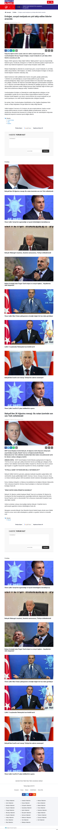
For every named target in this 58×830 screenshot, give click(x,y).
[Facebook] (6, 50)
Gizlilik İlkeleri (33, 790)
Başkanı (9, 123)
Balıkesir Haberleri (26, 817)
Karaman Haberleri (42, 810)
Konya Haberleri (26, 803)
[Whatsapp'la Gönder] (13, 50)
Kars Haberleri (9, 820)
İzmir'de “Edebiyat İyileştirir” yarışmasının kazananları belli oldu (31, 7)
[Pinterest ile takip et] (31, 794)
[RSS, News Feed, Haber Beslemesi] (34, 794)
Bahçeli (9, 520)
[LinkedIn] (11, 50)
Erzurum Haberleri (42, 817)
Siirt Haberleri (41, 820)
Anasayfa (8, 12)
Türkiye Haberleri (10, 800)
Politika (14, 12)
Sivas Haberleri (41, 808)
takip (8, 121)
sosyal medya (10, 120)
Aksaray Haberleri (10, 812)
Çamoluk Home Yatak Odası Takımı (24, 781)
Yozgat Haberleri (10, 810)
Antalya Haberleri (10, 805)
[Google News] (28, 128)
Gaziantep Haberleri (27, 808)
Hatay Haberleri (10, 817)
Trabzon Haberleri (42, 815)
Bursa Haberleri (41, 803)
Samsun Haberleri (26, 815)
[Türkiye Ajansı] (9, 2)
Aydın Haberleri (25, 810)
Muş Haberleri (9, 822)
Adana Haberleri (41, 805)
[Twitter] (8, 50)
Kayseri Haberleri (10, 808)
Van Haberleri (25, 820)
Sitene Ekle (40, 790)
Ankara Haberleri (42, 800)
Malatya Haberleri (26, 822)
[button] (46, 50)
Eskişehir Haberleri (26, 805)
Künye (22, 790)
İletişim (26, 790)
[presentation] (9, 7)
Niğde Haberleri (41, 812)
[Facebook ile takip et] (23, 794)
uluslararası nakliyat (38, 781)
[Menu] (48, 2)
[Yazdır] (16, 50)
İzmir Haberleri (9, 803)
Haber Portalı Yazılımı (12, 827)
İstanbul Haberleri (26, 800)
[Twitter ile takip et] (27, 794)
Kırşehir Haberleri (10, 815)
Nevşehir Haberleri (26, 812)
